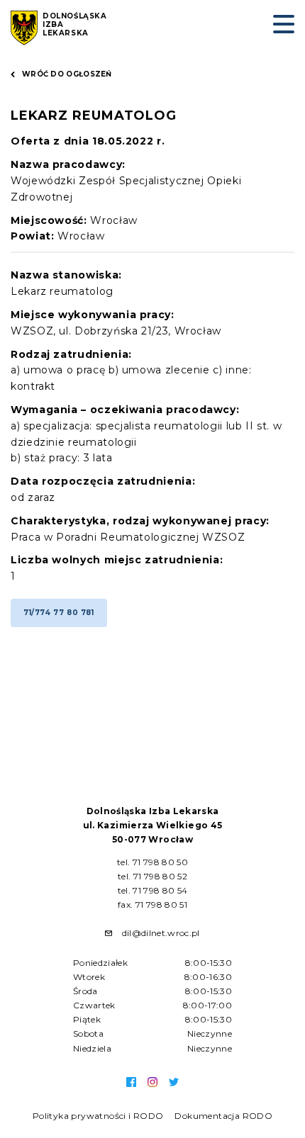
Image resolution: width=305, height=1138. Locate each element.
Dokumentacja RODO (223, 1115)
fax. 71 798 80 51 (152, 904)
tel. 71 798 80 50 (152, 862)
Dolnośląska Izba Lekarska (75, 25)
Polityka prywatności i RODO (98, 1115)
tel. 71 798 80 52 (152, 876)
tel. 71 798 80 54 (153, 890)
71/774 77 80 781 (58, 612)
